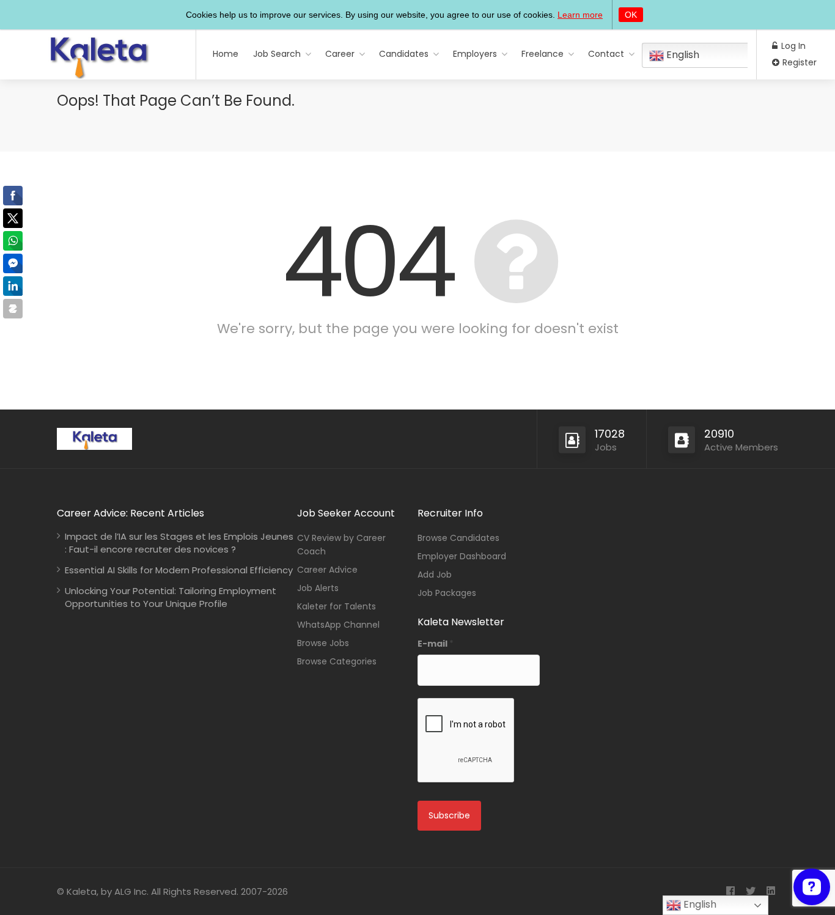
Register (798, 62)
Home (225, 54)
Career (340, 54)
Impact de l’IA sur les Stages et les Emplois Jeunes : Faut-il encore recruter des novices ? (179, 543)
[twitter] (750, 891)
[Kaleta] (97, 74)
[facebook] (730, 891)
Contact (606, 54)
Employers (475, 54)
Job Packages (447, 593)
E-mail (436, 644)
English (681, 55)
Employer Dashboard (462, 556)
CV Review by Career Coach (341, 544)
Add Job (435, 574)
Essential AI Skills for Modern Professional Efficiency (179, 570)
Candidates (404, 54)
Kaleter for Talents (336, 606)
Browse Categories (337, 661)
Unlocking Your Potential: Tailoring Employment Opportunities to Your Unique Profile (170, 597)
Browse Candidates (458, 538)
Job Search (277, 54)
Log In (792, 46)
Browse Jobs (323, 643)
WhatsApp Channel (338, 625)
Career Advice (327, 570)
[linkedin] (770, 891)
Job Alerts (318, 588)
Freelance (542, 54)
